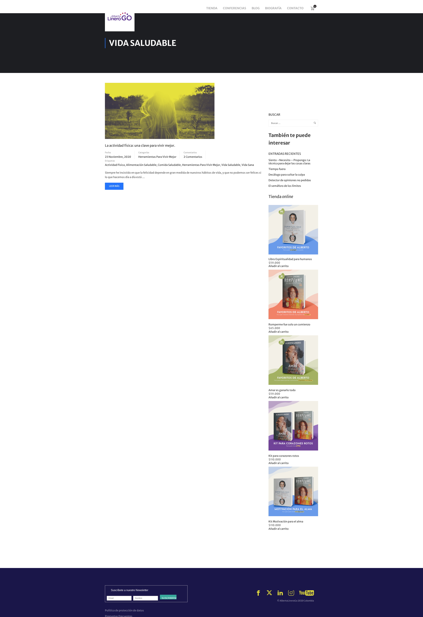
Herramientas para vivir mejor (157, 156)
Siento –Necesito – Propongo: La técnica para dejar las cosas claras (289, 161)
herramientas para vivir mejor (201, 165)
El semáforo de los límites (285, 185)
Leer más (114, 187)
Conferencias (234, 8)
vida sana (248, 165)
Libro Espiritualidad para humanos (290, 259)
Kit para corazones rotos (284, 455)
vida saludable (230, 165)
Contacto (295, 8)
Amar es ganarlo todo (282, 390)
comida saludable (169, 165)
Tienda (211, 8)
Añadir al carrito (279, 266)
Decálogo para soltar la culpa (287, 174)
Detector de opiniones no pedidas (290, 180)
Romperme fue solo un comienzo (289, 324)
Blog (256, 8)
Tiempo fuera (277, 169)
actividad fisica (115, 165)
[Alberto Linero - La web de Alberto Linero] (120, 16)
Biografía (273, 8)
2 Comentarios (193, 156)
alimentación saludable (141, 165)
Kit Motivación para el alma (286, 521)
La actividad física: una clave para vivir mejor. (140, 145)
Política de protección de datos (124, 610)
